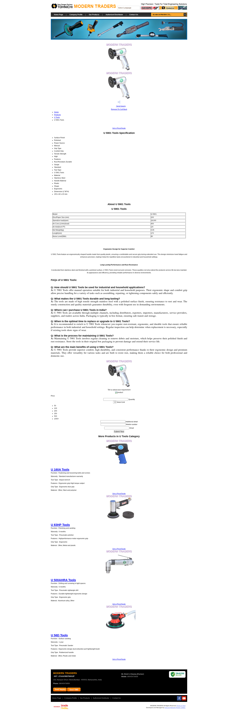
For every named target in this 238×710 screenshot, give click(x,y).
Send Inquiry (121, 106)
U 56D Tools (59, 635)
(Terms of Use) (181, 705)
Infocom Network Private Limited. (175, 707)
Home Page (58, 15)
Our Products (94, 15)
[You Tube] (184, 700)
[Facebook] (179, 700)
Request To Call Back (119, 109)
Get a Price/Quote (119, 128)
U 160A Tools (60, 469)
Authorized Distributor (114, 15)
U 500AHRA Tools (63, 580)
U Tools (57, 117)
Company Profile (76, 15)
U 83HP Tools (60, 524)
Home (56, 112)
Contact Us (133, 15)
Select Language (124, 8)
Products (57, 115)
